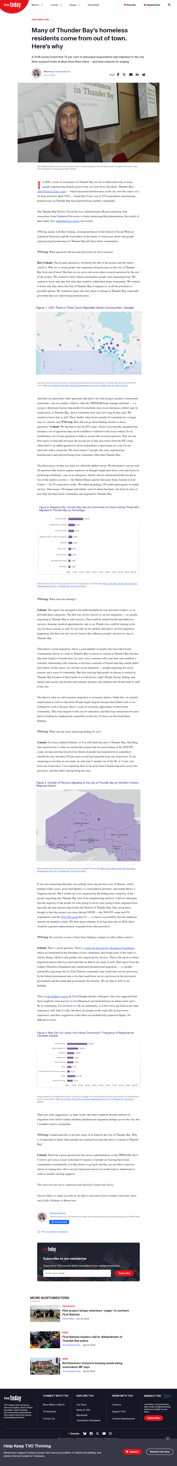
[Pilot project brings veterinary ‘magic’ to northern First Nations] (45, 1313)
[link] (118, 75)
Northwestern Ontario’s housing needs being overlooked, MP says (92, 1365)
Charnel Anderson (62, 72)
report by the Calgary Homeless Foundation (109, 948)
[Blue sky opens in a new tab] (85, 1433)
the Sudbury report (57, 996)
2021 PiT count (69, 917)
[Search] (169, 5)
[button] (13, 1398)
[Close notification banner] (168, 1439)
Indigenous (68, 1306)
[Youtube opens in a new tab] (104, 1433)
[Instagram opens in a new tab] (110, 1433)
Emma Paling (68, 1319)
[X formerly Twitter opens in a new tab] (97, 1433)
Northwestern (40, 20)
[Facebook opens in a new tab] (91, 1433)
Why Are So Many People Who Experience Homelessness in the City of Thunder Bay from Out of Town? (85, 385)
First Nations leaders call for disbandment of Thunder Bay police (92, 1338)
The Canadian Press (71, 1345)
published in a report (68, 221)
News (65, 1332)
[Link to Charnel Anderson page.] (37, 73)
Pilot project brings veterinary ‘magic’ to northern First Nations (95, 1312)
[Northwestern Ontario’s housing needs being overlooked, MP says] (45, 1366)
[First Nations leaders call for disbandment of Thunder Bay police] (45, 1339)
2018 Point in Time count (51, 191)
